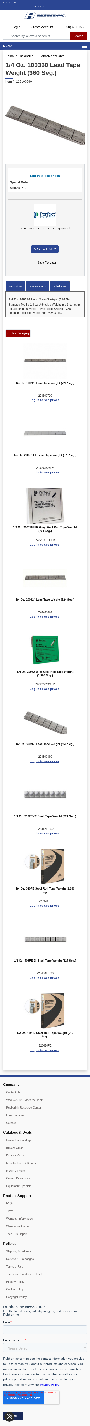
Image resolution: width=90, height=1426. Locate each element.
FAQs (9, 1203)
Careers (11, 1122)
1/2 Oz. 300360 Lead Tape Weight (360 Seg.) (45, 744)
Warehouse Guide (17, 1226)
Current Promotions (18, 1178)
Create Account (41, 27)
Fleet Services (15, 1115)
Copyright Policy (16, 1297)
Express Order (15, 1155)
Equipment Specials (18, 1186)
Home (9, 55)
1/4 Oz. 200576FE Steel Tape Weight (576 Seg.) (45, 455)
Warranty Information (19, 1218)
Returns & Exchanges (20, 1259)
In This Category (18, 333)
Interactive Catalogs (18, 1140)
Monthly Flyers (15, 1170)
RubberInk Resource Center (23, 1107)
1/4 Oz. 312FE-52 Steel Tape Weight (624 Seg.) (45, 816)
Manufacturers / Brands (21, 1163)
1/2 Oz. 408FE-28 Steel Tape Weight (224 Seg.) (45, 960)
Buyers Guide (14, 1148)
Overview (15, 286)
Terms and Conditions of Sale (24, 1274)
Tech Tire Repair (16, 1234)
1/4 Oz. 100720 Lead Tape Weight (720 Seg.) (45, 383)
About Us (39, 6)
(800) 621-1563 (74, 27)
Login (16, 27)
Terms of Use (14, 1266)
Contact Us (10, 3)
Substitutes (60, 286)
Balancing (26, 55)
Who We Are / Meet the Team (24, 1100)
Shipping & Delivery (18, 1251)
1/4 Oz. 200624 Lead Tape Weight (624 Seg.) (45, 599)
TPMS (10, 1211)
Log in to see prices (45, 175)
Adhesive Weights (52, 55)
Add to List (44, 249)
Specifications (37, 286)
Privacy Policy (15, 1281)
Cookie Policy (15, 1289)
